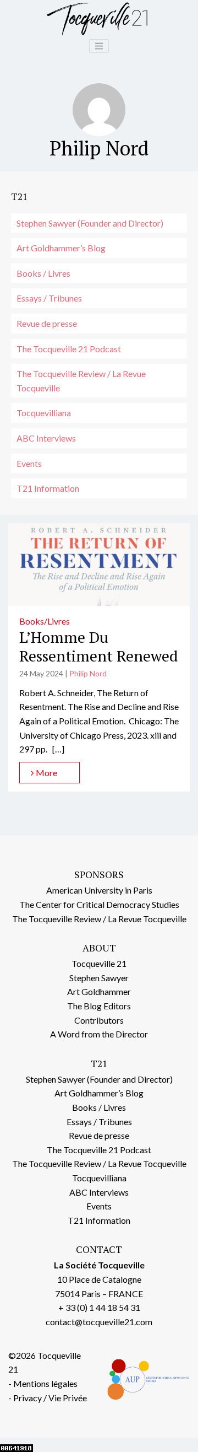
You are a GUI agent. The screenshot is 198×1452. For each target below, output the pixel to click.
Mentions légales (45, 1383)
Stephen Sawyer (99, 977)
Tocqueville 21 (99, 963)
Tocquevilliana (43, 412)
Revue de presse (46, 323)
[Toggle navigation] (99, 46)
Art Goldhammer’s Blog (61, 248)
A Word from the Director (99, 1034)
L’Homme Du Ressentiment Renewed (98, 646)
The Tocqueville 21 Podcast (68, 348)
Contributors (99, 1020)
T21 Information (47, 488)
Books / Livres (43, 273)
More (45, 772)
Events (29, 463)
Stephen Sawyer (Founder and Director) (89, 223)
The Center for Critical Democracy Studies (99, 904)
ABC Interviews (46, 438)
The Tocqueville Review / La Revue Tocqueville (81, 380)
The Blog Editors (99, 1006)
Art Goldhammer (99, 991)
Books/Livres (44, 621)
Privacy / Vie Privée (50, 1397)
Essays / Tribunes (49, 298)
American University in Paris (99, 890)
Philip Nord (88, 673)
